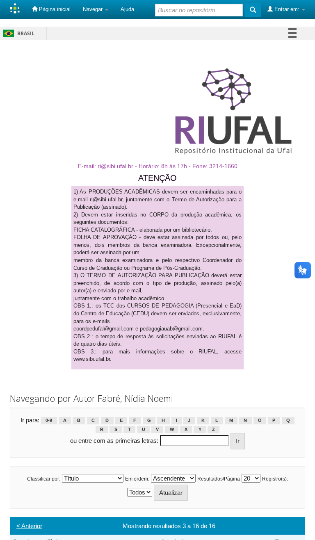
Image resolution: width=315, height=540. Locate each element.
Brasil (17, 33)
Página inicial (54, 9)
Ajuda (127, 9)
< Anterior (29, 525)
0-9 (49, 420)
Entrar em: (287, 9)
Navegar (93, 9)
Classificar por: (43, 479)
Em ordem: (137, 479)
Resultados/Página (218, 479)
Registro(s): (275, 479)
